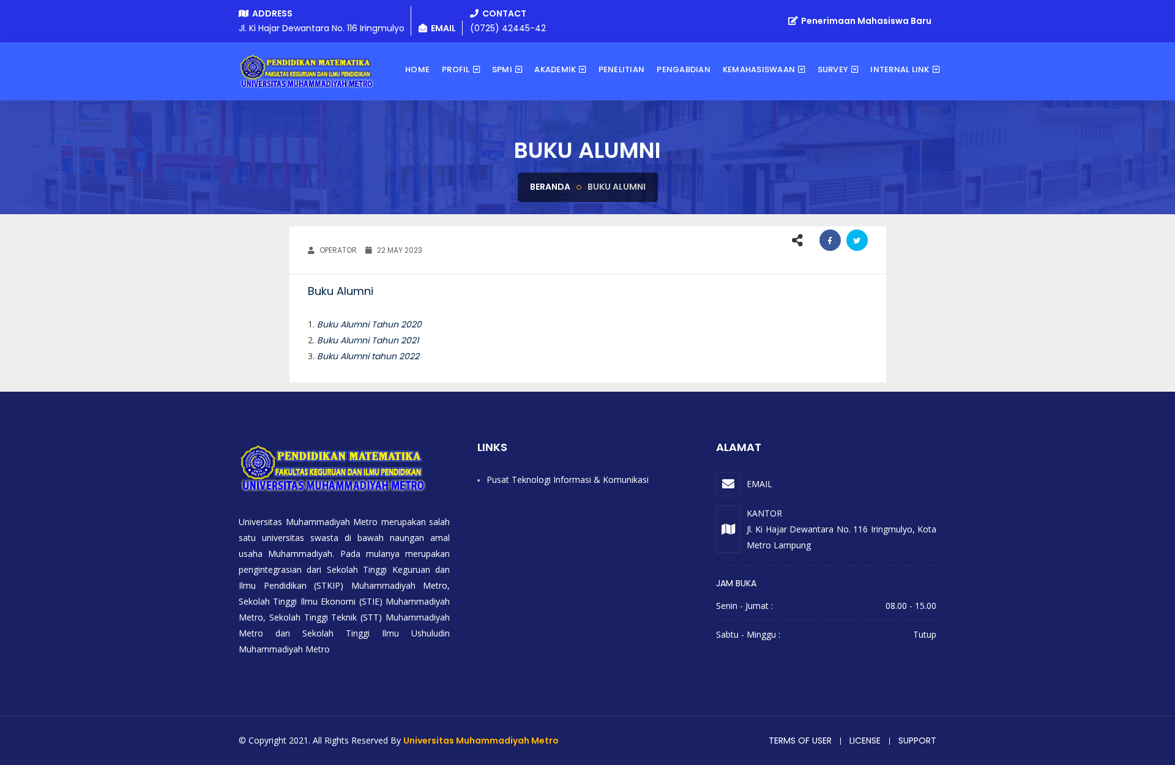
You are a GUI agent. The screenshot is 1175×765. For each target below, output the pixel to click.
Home (417, 69)
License (865, 740)
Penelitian (622, 69)
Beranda (550, 187)
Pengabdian (684, 69)
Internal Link (899, 69)
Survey (833, 69)
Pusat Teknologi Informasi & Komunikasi (568, 479)
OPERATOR (337, 250)
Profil (456, 69)
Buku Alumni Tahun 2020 (369, 324)
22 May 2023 (398, 250)
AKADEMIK (555, 69)
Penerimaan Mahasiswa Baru (865, 21)
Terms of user (800, 740)
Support (917, 740)
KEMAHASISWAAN (759, 69)
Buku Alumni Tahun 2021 (368, 340)
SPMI (502, 69)
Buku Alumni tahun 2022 (368, 356)
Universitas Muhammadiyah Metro (481, 740)
